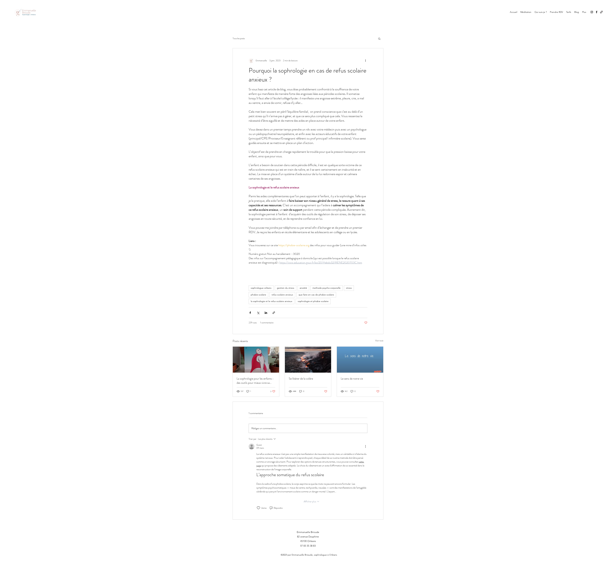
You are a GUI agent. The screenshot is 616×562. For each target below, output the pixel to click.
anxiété (303, 287)
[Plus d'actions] (365, 60)
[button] (379, 38)
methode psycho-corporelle (326, 287)
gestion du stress (285, 287)
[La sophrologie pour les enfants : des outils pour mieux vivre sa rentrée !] (256, 360)
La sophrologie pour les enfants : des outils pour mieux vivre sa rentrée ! (255, 380)
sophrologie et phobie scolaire (313, 301)
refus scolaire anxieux (282, 294)
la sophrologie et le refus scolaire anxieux (271, 301)
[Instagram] (591, 12)
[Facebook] (596, 12)
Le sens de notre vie (352, 378)
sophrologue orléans (261, 287)
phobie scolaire (258, 294)
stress (349, 287)
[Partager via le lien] (273, 312)
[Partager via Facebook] (250, 312)
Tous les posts (239, 38)
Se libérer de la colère (301, 378)
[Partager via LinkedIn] (265, 312)
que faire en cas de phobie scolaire (316, 294)
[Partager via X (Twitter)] (258, 312)
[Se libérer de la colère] (308, 360)
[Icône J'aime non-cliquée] (258, 508)
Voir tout (379, 340)
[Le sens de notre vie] (360, 360)
